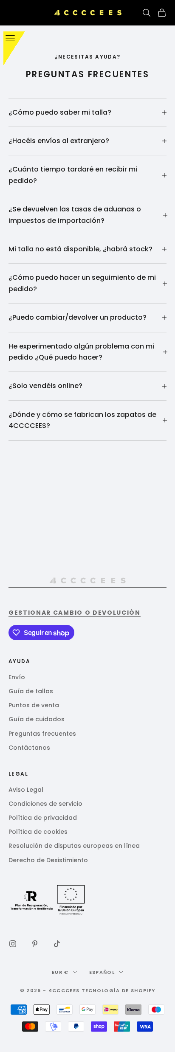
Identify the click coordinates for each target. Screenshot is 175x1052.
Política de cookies (38, 831)
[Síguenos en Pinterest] (35, 943)
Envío (16, 677)
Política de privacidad (42, 817)
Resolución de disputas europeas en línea (74, 845)
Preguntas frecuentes (42, 733)
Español (102, 972)
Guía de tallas (30, 691)
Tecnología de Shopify (118, 990)
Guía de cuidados (36, 719)
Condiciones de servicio (45, 803)
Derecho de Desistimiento (48, 860)
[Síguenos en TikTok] (57, 943)
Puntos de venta (33, 705)
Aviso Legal (25, 789)
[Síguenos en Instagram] (12, 943)
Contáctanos (29, 747)
